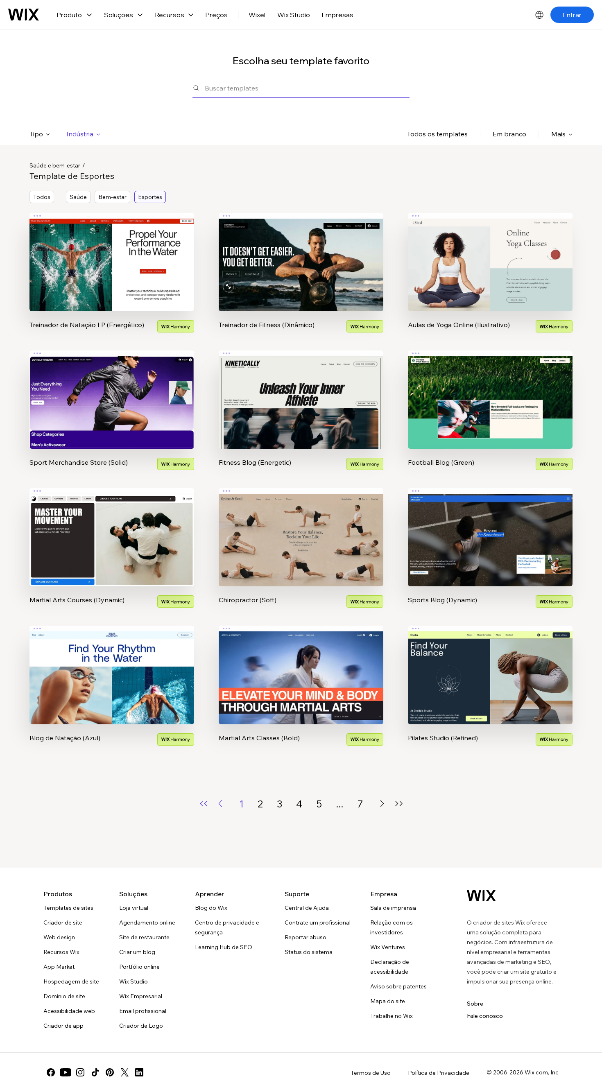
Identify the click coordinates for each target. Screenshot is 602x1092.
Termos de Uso (371, 1072)
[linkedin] (139, 1072)
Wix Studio (293, 15)
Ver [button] (112, 278)
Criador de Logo (141, 1025)
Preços (216, 15)
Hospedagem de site (71, 981)
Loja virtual (133, 907)
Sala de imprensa (393, 907)
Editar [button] (112, 255)
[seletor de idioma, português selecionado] (539, 14)
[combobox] (307, 87)
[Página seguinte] (382, 803)
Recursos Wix (61, 952)
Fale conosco (485, 1016)
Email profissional (142, 1011)
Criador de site (62, 922)
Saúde (78, 197)
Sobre (475, 1003)
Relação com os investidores (391, 927)
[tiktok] (95, 1072)
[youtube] (65, 1072)
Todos (41, 197)
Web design (59, 937)
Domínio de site (64, 996)
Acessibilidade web (69, 1011)
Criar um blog (137, 952)
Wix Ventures (387, 947)
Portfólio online (139, 966)
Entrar (572, 15)
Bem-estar (112, 197)
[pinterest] (109, 1072)
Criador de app (63, 1025)
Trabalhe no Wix (391, 1016)
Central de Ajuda (307, 907)
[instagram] (80, 1072)
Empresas (337, 15)
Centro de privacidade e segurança (227, 927)
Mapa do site (387, 1001)
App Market (59, 966)
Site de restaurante (144, 937)
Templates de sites (68, 907)
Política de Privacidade (438, 1072)
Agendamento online (147, 922)
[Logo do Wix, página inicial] (23, 15)
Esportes (150, 197)
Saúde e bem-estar (54, 165)
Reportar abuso (305, 937)
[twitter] (124, 1072)
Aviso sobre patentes (398, 986)
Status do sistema (309, 952)
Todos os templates (437, 134)
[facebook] (50, 1072)
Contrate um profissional (318, 922)
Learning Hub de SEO (223, 947)
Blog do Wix (211, 907)
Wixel (257, 15)
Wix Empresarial (140, 996)
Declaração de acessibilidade (389, 966)
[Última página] (399, 803)
